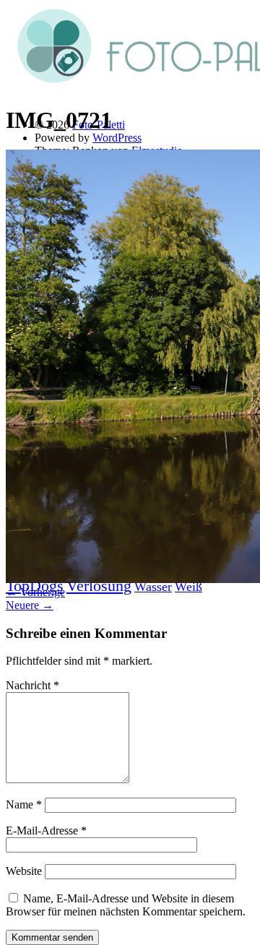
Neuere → (29, 605)
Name (24, 804)
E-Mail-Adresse (46, 830)
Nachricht (32, 685)
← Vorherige (35, 592)
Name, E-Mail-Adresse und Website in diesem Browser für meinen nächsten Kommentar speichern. (126, 905)
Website (24, 871)
